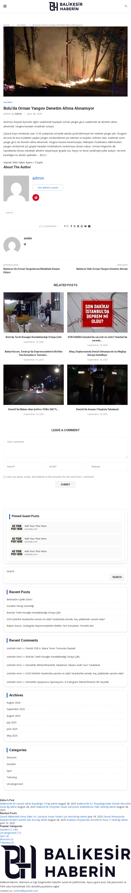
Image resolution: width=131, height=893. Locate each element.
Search (10, 571)
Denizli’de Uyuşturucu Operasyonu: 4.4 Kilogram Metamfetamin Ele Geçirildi (67, 682)
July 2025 (12, 722)
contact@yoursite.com (25, 890)
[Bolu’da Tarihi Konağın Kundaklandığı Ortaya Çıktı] (33, 312)
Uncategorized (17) (10, 832)
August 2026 (13, 702)
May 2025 (12, 735)
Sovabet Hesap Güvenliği (20, 606)
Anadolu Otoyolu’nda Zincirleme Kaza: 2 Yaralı (92, 819)
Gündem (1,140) (9, 829)
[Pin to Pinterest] (78, 226)
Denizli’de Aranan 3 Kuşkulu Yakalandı (97, 409)
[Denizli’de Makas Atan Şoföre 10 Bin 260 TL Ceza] (33, 385)
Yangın (9, 212)
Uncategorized (15, 784)
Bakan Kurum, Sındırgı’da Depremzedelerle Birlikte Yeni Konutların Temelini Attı (50, 625)
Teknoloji (12, 777)
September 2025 (16, 709)
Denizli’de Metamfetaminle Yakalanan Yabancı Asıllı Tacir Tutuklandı (63, 665)
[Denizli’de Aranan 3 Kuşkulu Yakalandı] (97, 385)
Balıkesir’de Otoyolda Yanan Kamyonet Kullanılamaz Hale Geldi (70, 806)
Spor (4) (4, 836)
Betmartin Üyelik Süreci (19, 599)
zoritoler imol (14, 648)
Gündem (21, 24)
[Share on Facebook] (71, 226)
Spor (9, 770)
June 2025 (12, 729)
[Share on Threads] (82, 226)
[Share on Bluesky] (85, 226)
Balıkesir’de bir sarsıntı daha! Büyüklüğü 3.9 (23, 803)
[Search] (126, 6)
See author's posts (48, 187)
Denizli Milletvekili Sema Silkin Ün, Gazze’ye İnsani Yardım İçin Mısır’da (38, 816)
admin (18, 113)
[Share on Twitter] (74, 226)
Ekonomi (11, 757)
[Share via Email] (89, 226)
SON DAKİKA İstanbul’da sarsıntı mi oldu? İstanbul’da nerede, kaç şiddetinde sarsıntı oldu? (56, 619)
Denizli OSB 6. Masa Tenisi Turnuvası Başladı (50, 648)
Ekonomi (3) (6, 839)
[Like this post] (67, 226)
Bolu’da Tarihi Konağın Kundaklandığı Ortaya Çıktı (34, 337)
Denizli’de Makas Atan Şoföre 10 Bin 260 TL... (33, 409)
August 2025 (13, 715)
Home (6, 24)
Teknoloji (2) (7, 842)
